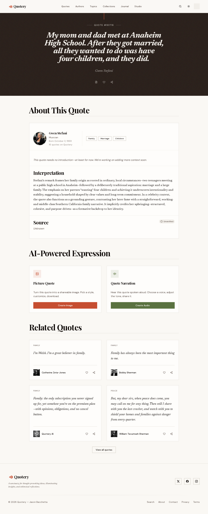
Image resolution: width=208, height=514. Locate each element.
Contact (173, 502)
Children (119, 138)
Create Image (65, 305)
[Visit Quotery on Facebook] (187, 481)
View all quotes (104, 449)
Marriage (105, 138)
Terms (196, 502)
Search (150, 502)
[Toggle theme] (188, 6)
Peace (114, 390)
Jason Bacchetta (38, 502)
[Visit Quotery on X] (178, 481)
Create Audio (143, 305)
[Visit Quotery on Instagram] (196, 481)
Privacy (185, 502)
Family (91, 138)
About (161, 502)
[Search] (180, 6)
